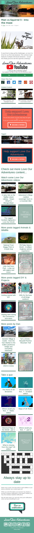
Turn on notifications (17, 506)
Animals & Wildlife (17, 137)
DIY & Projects (17, 142)
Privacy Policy (17, 529)
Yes (9, 75)
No (25, 75)
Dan (4, 25)
